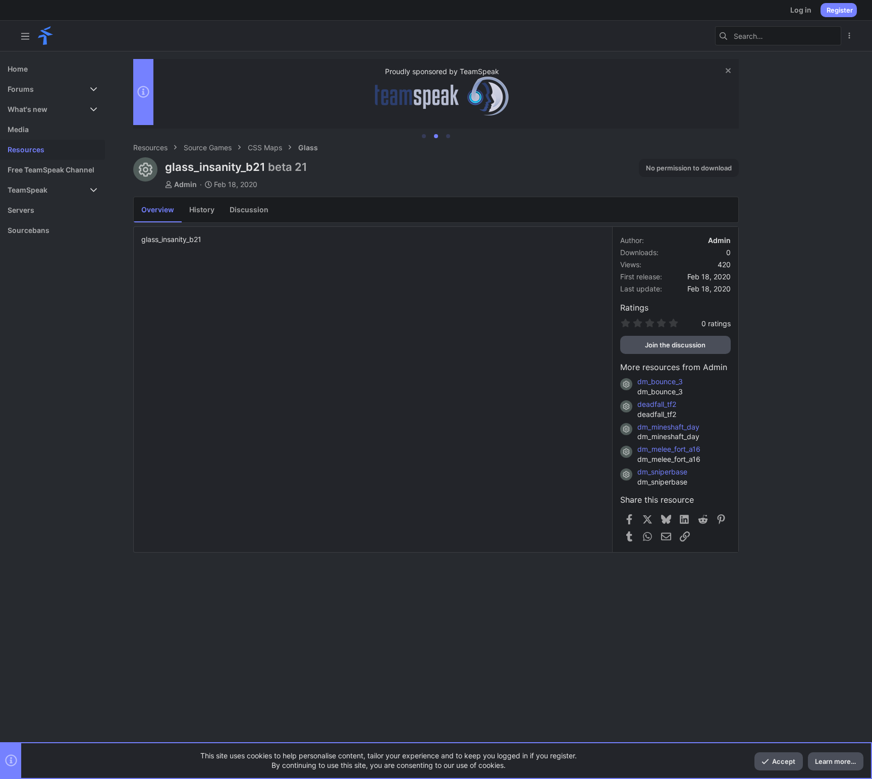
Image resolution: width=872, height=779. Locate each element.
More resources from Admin (673, 367)
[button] (25, 36)
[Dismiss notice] (727, 72)
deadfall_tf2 (656, 404)
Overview (157, 209)
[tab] (424, 136)
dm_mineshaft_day (668, 427)
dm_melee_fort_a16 (668, 449)
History (201, 209)
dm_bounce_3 (660, 381)
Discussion (249, 209)
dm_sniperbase (662, 471)
